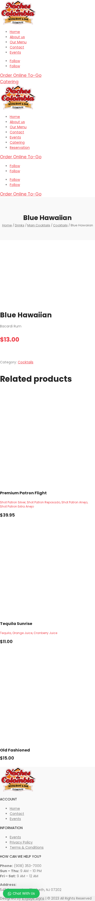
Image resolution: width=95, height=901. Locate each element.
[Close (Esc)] (79, 5)
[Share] (68, 5)
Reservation (20, 147)
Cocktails (60, 225)
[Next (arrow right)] (86, 450)
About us (17, 37)
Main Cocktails (38, 225)
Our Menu (18, 42)
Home (15, 31)
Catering (9, 82)
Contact (17, 47)
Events (15, 52)
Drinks (19, 225)
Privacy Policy (21, 842)
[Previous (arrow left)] (8, 450)
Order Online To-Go (20, 75)
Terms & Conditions (27, 847)
